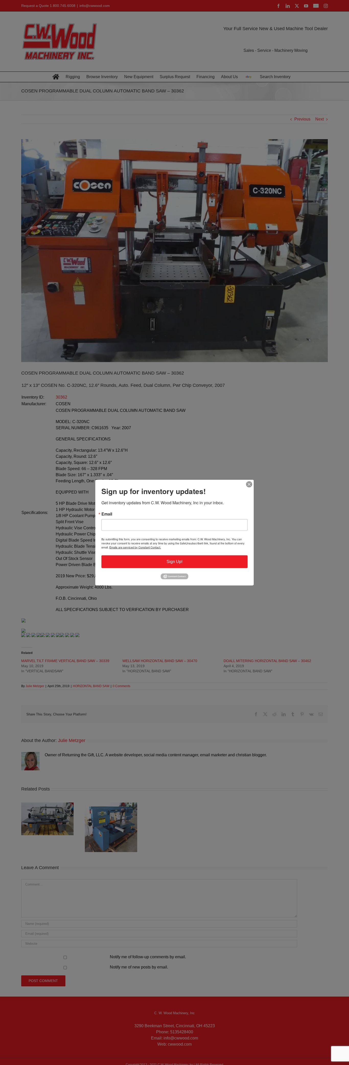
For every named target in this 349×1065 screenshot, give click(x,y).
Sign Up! (174, 561)
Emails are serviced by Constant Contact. (135, 547)
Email (106, 514)
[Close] (249, 484)
